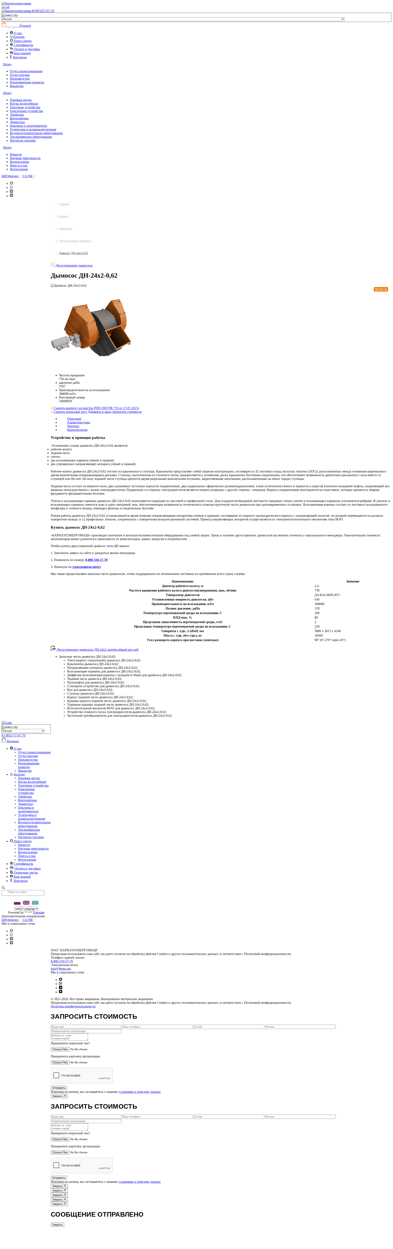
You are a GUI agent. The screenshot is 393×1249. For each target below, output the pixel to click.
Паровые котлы (21, 100)
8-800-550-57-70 (96, 560)
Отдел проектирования (26, 71)
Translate (38, 912)
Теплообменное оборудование (31, 137)
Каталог (64, 216)
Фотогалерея (19, 169)
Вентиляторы (19, 118)
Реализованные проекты (27, 82)
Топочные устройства (25, 107)
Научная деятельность (25, 158)
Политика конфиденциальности (73, 1006)
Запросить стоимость (127, 411)
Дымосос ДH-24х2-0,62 (73, 253)
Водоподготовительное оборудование (36, 133)
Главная (64, 204)
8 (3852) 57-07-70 (13, 735)
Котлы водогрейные (24, 103)
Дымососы (17, 122)
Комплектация (77, 429)
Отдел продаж (20, 75)
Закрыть (57, 1224)
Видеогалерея (19, 162)
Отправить (59, 1087)
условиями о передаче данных (140, 1091)
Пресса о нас (19, 165)
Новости (16, 154)
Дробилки (17, 114)
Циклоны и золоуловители (28, 125)
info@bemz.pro (61, 968)
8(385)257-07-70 (43, 10)
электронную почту (86, 567)
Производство (20, 78)
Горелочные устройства (26, 111)
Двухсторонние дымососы (75, 240)
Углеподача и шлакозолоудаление (33, 129)
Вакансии (17, 86)
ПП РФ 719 (381, 289)
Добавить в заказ (99, 411)
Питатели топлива (23, 140)
